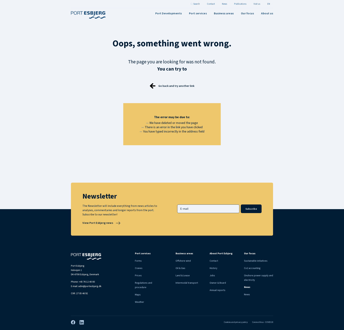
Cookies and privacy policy (236, 322)
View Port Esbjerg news (97, 223)
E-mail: (86, 286)
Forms (138, 261)
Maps (138, 295)
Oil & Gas (180, 268)
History (213, 268)
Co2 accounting (252, 268)
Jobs (212, 275)
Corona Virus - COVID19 (262, 322)
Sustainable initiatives (255, 261)
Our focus (247, 13)
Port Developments (168, 13)
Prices (138, 275)
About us (267, 13)
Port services (198, 13)
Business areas (224, 13)
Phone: (83, 282)
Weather (139, 302)
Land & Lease (183, 275)
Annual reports (217, 290)
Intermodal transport (187, 283)
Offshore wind (183, 261)
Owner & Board (218, 283)
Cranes (138, 268)
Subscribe (251, 209)
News (247, 294)
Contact (214, 261)
